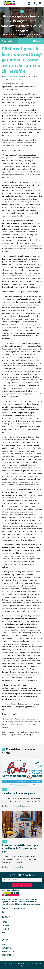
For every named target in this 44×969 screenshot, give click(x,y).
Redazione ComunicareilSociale (12, 76)
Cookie (30, 963)
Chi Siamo (6, 925)
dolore (11, 79)
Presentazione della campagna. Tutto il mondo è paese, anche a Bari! (20, 848)
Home (5, 34)
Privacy (24, 963)
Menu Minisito (9, 41)
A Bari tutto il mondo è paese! (19, 793)
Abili (4, 933)
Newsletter (7, 948)
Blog (22, 11)
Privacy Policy (8, 951)
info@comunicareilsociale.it (16, 908)
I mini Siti (5, 929)
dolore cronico (17, 79)
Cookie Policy (7, 955)
